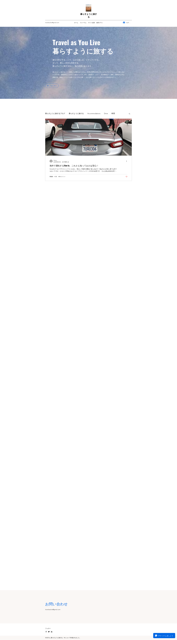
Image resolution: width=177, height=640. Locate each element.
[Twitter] (49, 632)
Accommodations (93, 113)
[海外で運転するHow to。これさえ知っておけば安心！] (88, 137)
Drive (106, 113)
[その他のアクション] (127, 161)
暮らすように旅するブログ (55, 113)
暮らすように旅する (88, 15)
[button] (52, 86)
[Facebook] (46, 632)
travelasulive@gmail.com (52, 22)
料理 (113, 113)
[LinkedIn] (52, 632)
